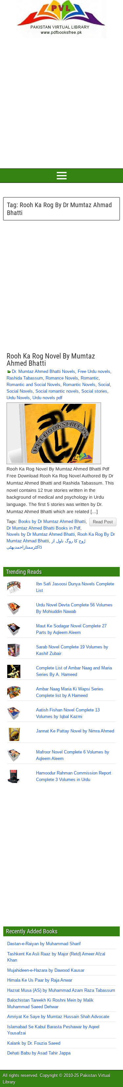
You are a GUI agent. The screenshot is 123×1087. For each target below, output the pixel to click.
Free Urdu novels (94, 371)
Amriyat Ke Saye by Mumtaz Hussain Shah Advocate (58, 1016)
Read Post (103, 521)
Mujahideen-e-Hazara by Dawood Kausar (45, 970)
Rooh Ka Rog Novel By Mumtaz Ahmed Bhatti (51, 359)
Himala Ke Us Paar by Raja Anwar (39, 980)
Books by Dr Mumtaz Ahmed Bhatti (52, 521)
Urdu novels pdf (47, 397)
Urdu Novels (18, 397)
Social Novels (20, 391)
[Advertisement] (61, 102)
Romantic (90, 378)
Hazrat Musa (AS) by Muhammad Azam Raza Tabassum (61, 990)
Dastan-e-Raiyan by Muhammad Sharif (44, 943)
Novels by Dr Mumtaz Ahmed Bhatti (41, 534)
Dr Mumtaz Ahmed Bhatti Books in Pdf (43, 528)
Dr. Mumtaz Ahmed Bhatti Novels (43, 371)
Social (104, 384)
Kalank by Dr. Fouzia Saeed (33, 1043)
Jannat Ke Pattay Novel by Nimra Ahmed (75, 730)
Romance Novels (62, 378)
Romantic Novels (79, 384)
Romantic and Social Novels (33, 384)
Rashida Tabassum (25, 378)
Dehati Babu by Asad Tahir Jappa (39, 1053)
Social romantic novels (57, 391)
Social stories (94, 391)
